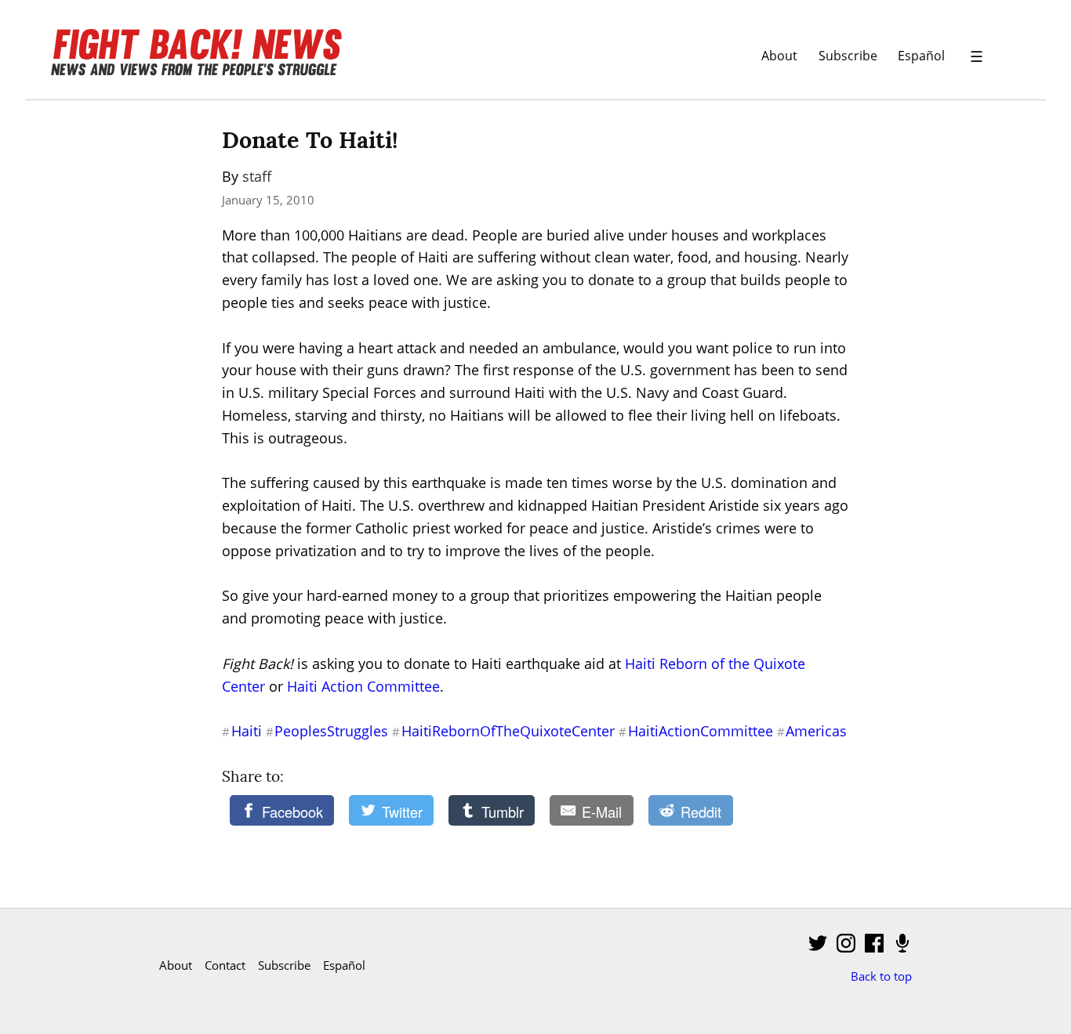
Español (921, 55)
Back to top (881, 976)
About (779, 55)
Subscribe (848, 55)
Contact (225, 965)
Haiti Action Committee (363, 686)
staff (256, 176)
